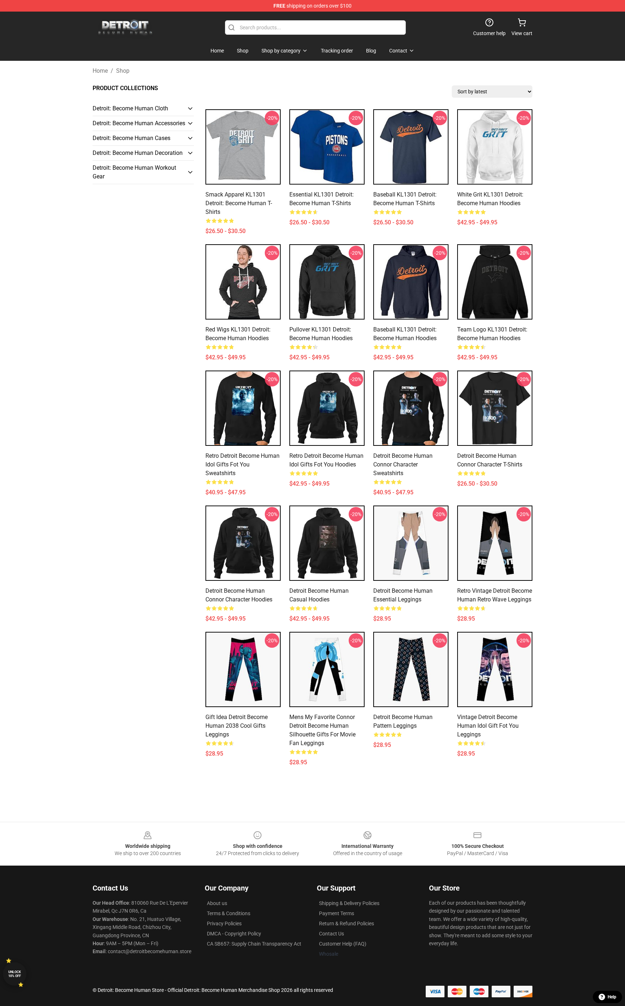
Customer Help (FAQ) (342, 944)
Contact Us (331, 934)
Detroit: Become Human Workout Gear (134, 172)
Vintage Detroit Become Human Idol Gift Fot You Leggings (488, 726)
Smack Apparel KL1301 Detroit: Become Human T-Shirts (238, 203)
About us (217, 903)
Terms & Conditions (228, 913)
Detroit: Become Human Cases (131, 138)
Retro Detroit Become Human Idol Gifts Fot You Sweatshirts (242, 464)
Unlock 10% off (14, 974)
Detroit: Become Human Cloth (130, 108)
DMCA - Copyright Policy (234, 934)
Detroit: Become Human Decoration (138, 152)
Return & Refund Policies (346, 923)
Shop (122, 70)
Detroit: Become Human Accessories (139, 123)
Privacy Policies (224, 923)
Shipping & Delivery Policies (349, 903)
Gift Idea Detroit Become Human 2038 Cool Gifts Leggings (236, 726)
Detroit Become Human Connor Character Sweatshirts (403, 464)
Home (100, 70)
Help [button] (612, 996)
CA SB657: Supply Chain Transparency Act (254, 944)
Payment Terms (336, 913)
